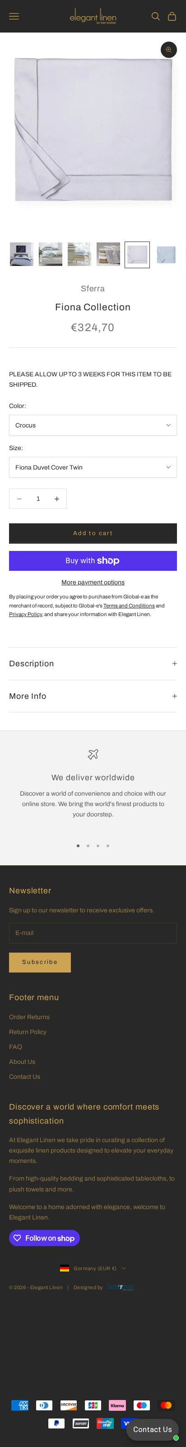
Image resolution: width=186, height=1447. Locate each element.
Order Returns (29, 1017)
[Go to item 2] (50, 254)
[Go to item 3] (79, 254)
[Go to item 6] (166, 255)
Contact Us (24, 1076)
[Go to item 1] (21, 254)
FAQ (15, 1047)
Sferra (93, 288)
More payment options (93, 582)
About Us (22, 1061)
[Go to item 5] (137, 255)
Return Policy (27, 1032)
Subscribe (40, 962)
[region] (93, 789)
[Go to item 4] (108, 254)
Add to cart (93, 533)
